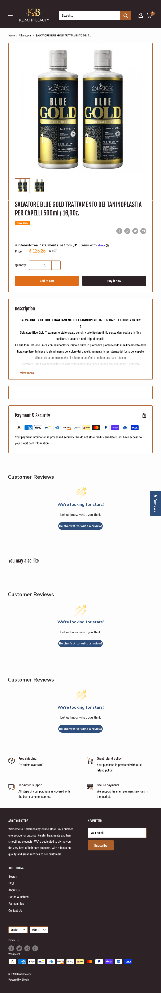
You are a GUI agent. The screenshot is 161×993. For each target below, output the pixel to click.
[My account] (141, 15)
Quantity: (21, 265)
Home (11, 35)
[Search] (125, 15)
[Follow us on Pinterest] (35, 948)
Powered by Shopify (18, 979)
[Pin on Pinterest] (127, 231)
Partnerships (16, 903)
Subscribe (100, 845)
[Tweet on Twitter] (135, 231)
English (14, 930)
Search (12, 876)
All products (25, 35)
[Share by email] (143, 231)
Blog (11, 883)
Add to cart (47, 280)
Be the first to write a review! (80, 526)
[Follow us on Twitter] (19, 948)
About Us (14, 890)
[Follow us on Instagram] (27, 948)
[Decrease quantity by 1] (33, 265)
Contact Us (15, 910)
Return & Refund (18, 896)
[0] (149, 15)
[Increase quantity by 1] (56, 265)
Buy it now (114, 280)
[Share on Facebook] (119, 231)
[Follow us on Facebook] (11, 948)
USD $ (35, 930)
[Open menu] (10, 15)
